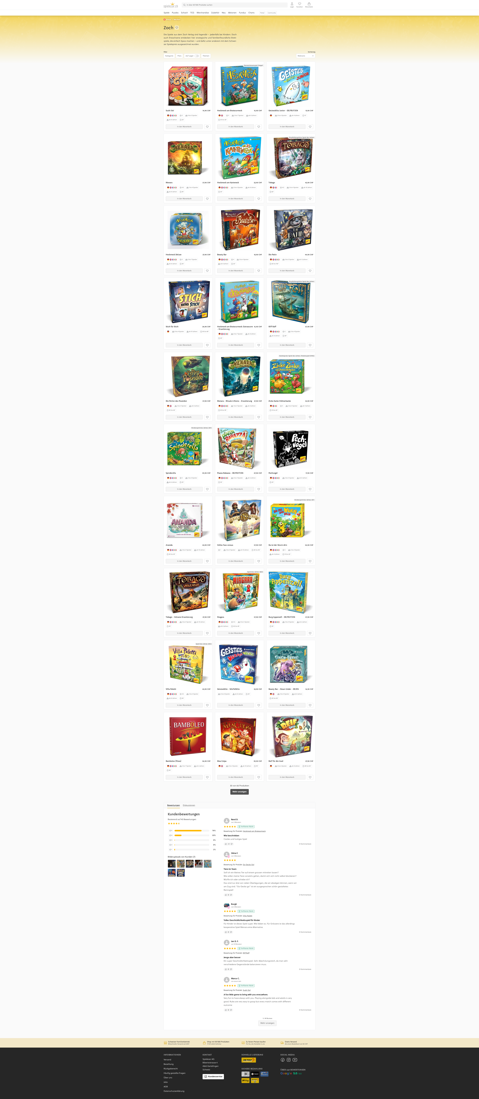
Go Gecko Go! (248, 865)
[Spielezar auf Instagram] (288, 1061)
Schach (184, 13)
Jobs (166, 1082)
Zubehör (215, 13)
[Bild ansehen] (172, 864)
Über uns (168, 1078)
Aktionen (232, 13)
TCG (192, 13)
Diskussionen (189, 805)
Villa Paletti (247, 916)
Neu (224, 13)
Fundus (242, 13)
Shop (168, 19)
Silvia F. (234, 853)
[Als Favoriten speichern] (177, 28)
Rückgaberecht (171, 1069)
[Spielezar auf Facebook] (282, 1061)
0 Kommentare (305, 844)
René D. (234, 820)
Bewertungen (173, 805)
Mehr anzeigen (240, 792)
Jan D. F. (234, 941)
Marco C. (235, 979)
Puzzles (175, 13)
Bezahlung (169, 1064)
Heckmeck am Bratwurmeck (254, 831)
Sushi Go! (247, 990)
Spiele (166, 13)
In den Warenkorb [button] (184, 127)
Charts (251, 13)
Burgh (234, 904)
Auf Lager (189, 56)
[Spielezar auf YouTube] (294, 1061)
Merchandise (203, 13)
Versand (167, 1060)
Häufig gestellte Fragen (174, 1073)
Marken (177, 19)
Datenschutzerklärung (174, 1091)
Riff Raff (246, 953)
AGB (166, 1087)
